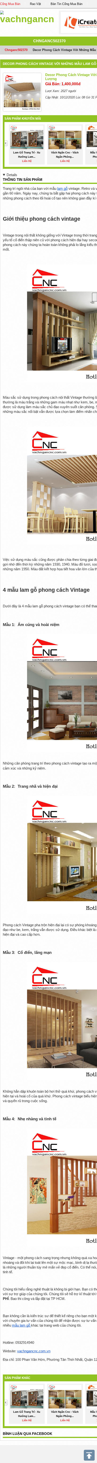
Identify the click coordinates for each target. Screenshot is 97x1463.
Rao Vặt (35, 4)
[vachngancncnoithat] (27, 16)
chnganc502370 (49, 41)
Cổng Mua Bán (10, 4)
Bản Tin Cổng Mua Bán (66, 4)
